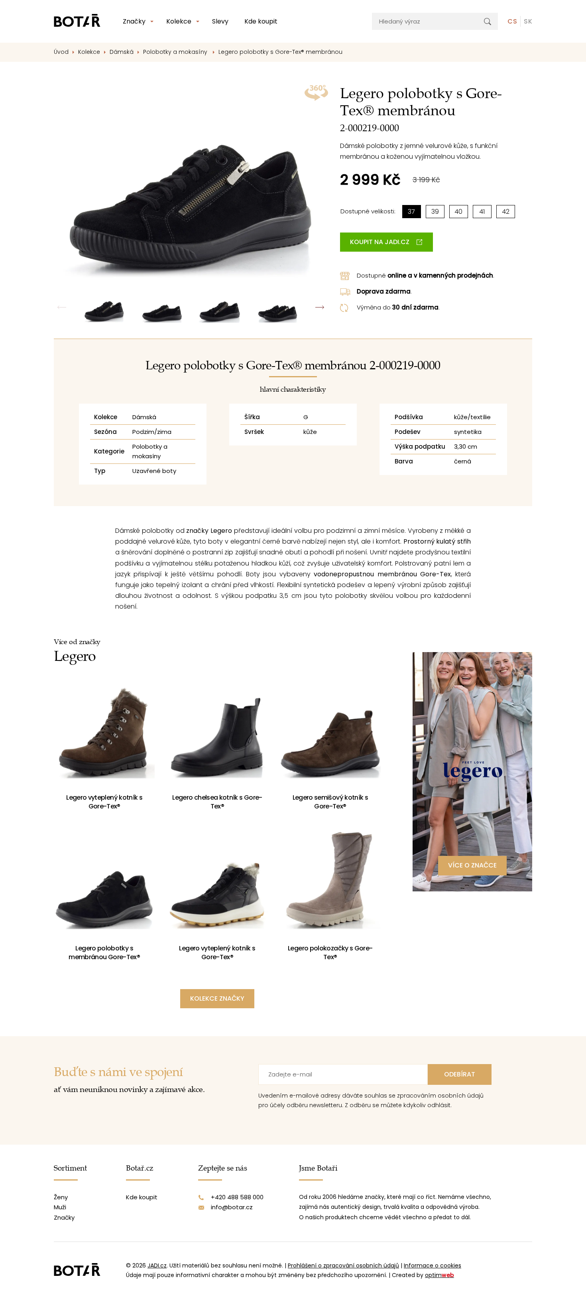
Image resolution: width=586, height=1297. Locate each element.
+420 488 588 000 (237, 1197)
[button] (320, 307)
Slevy (220, 21)
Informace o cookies (432, 1265)
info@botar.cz (232, 1207)
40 (458, 211)
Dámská (122, 52)
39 (435, 211)
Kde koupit (260, 21)
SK (528, 21)
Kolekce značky (217, 998)
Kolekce (178, 21)
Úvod (61, 52)
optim (439, 1275)
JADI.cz (157, 1265)
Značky (134, 21)
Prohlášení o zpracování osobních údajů (343, 1265)
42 (505, 211)
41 (482, 211)
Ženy (61, 1197)
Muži (60, 1207)
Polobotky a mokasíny (176, 52)
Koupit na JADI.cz (379, 241)
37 (411, 211)
